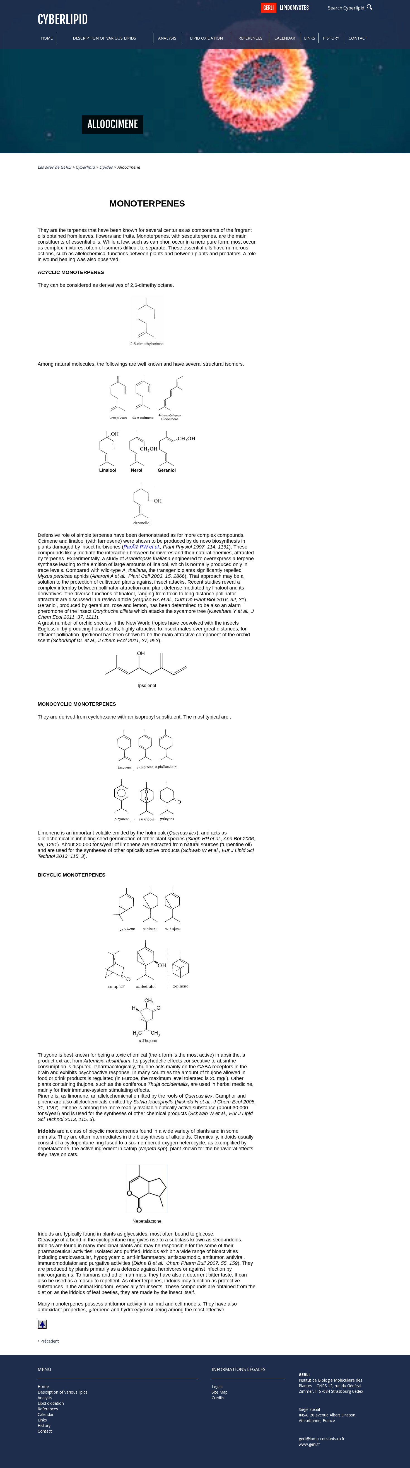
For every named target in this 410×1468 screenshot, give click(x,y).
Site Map (220, 1392)
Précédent (49, 1341)
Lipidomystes (294, 7)
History (331, 38)
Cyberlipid (63, 20)
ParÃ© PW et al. (142, 547)
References (250, 38)
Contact (358, 38)
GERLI (268, 7)
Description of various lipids (104, 38)
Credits (218, 1397)
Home (47, 38)
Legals (217, 1386)
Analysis (167, 38)
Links (309, 38)
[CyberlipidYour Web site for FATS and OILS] (326, 1401)
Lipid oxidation (206, 38)
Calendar (284, 38)
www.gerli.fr (309, 1444)
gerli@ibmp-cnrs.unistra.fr (321, 1438)
